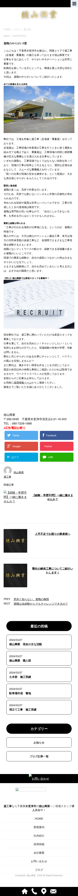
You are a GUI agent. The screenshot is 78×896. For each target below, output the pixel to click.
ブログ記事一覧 (39, 756)
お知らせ (39, 742)
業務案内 (39, 827)
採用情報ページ (23, 382)
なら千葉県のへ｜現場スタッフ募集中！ (39, 808)
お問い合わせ (39, 861)
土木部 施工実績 (20, 677)
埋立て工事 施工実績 (22, 709)
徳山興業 (19, 472)
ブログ (39, 869)
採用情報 (39, 844)
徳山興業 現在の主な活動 (25, 644)
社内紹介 (39, 835)
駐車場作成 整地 (20, 693)
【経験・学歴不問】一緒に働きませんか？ (52, 497)
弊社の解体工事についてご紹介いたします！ (52, 570)
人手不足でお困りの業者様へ (52, 534)
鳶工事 (27, 29)
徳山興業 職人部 (20, 660)
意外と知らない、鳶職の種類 (31, 599)
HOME (39, 818)
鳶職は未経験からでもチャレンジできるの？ (41, 603)
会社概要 (39, 852)
